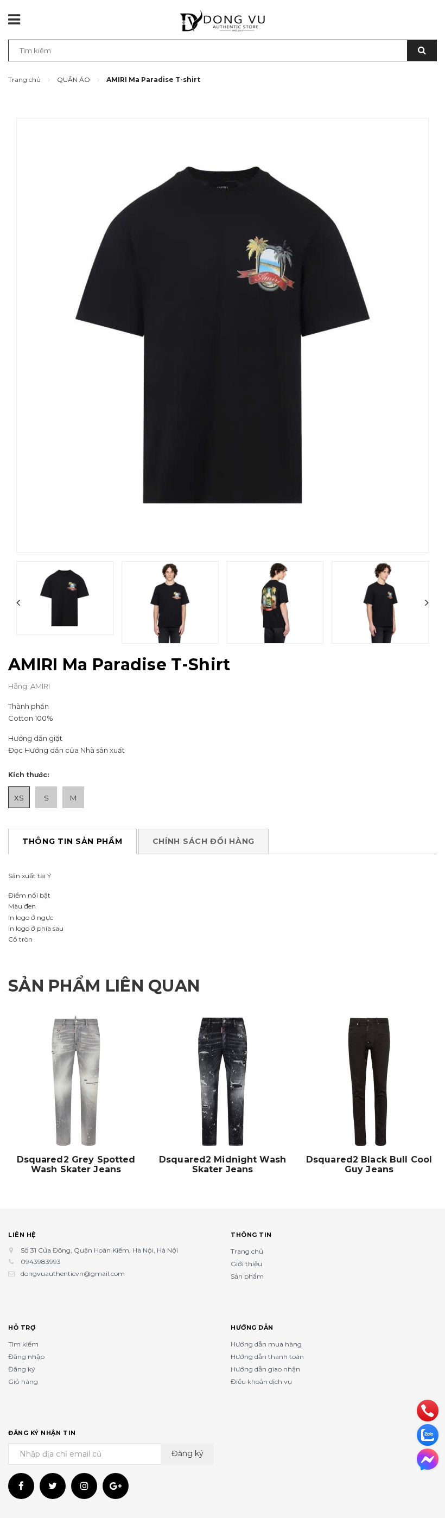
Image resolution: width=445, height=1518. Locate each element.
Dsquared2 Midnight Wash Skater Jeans (222, 1164)
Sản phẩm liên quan (104, 986)
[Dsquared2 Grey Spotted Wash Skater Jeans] (76, 1081)
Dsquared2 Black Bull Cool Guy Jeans (369, 1164)
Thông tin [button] (251, 1234)
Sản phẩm (247, 1276)
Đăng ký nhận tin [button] (42, 1433)
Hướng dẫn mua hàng (266, 1344)
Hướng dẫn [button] (252, 1327)
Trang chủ (247, 1251)
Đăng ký (21, 1369)
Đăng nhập (26, 1356)
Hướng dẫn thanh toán (267, 1356)
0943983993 (41, 1261)
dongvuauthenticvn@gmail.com (73, 1273)
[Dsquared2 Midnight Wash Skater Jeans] (222, 1081)
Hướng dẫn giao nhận (265, 1369)
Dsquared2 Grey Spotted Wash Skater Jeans (76, 1164)
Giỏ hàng (23, 1381)
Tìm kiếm (23, 1344)
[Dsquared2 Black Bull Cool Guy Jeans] (369, 1081)
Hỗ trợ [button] (21, 1327)
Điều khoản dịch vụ (261, 1381)
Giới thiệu (246, 1264)
